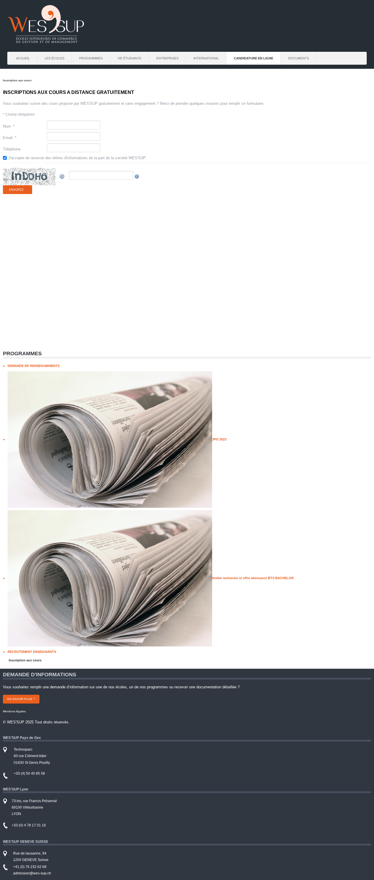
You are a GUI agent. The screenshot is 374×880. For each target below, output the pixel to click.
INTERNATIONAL (206, 58)
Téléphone (11, 149)
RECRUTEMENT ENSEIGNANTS (32, 651)
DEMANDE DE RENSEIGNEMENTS (34, 366)
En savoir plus (19, 699)
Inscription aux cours (25, 660)
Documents (298, 58)
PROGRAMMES (91, 58)
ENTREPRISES (167, 58)
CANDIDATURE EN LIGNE (253, 58)
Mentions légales (14, 711)
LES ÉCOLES (54, 58)
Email (9, 137)
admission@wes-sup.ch (32, 873)
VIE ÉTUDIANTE (129, 58)
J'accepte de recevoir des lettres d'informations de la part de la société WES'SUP (77, 158)
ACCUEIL (23, 58)
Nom (9, 126)
